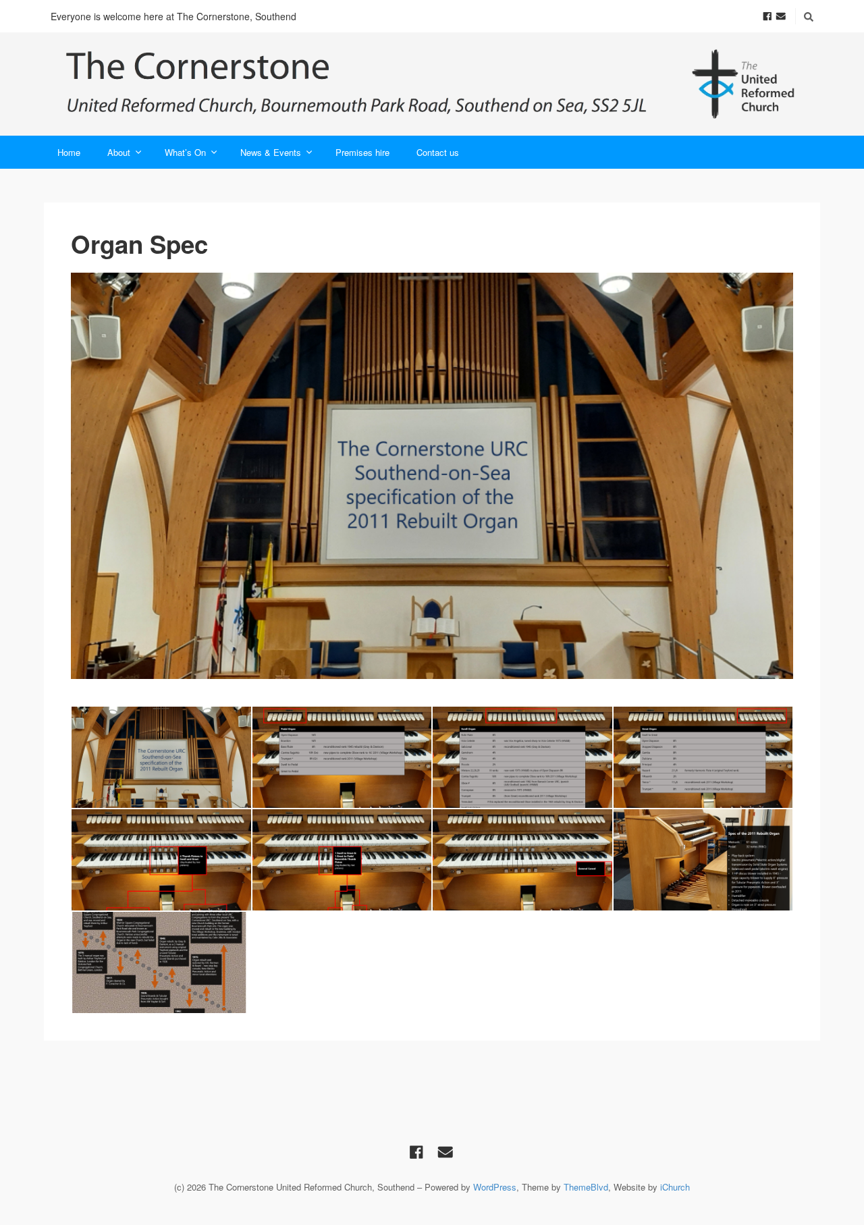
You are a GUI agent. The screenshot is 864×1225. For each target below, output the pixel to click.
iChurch (675, 1186)
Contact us (437, 152)
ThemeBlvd (586, 1186)
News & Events (270, 152)
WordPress (494, 1186)
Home (68, 152)
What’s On (185, 152)
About (118, 152)
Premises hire (362, 152)
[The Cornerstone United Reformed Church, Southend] (432, 84)
